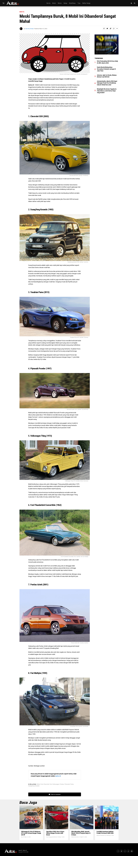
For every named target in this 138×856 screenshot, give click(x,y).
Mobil (54, 3)
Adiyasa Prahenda (101, 835)
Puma (71, 784)
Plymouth (67, 784)
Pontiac (62, 784)
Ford (42, 784)
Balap (65, 3)
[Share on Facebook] (104, 28)
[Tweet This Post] (107, 28)
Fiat (51, 784)
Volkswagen (55, 784)
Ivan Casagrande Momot (51, 837)
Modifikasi (72, 3)
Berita (48, 3)
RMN (27, 852)
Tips (79, 3)
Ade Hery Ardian (29, 28)
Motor (60, 3)
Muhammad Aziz (75, 837)
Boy (22, 837)
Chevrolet (46, 784)
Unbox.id (25, 850)
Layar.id (20, 850)
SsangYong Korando (33, 786)
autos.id (58, 776)
